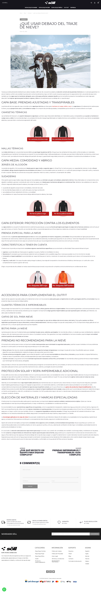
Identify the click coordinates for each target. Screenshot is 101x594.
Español (87, 551)
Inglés (86, 553)
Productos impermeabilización (40, 561)
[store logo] (50, 2)
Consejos (30, 13)
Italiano (87, 561)
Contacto (71, 558)
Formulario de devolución (75, 561)
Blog (25, 13)
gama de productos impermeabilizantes (78, 387)
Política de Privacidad (57, 553)
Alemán (87, 556)
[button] (5, 2)
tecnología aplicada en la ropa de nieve (15, 417)
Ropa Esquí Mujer (39, 553)
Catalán (87, 563)
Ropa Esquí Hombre (40, 551)
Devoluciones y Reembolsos (56, 561)
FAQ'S (70, 553)
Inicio (21, 13)
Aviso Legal (55, 556)
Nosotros (71, 551)
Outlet (36, 558)
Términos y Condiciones (58, 558)
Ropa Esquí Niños (39, 556)
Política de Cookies (57, 551)
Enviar (30, 486)
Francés (87, 558)
